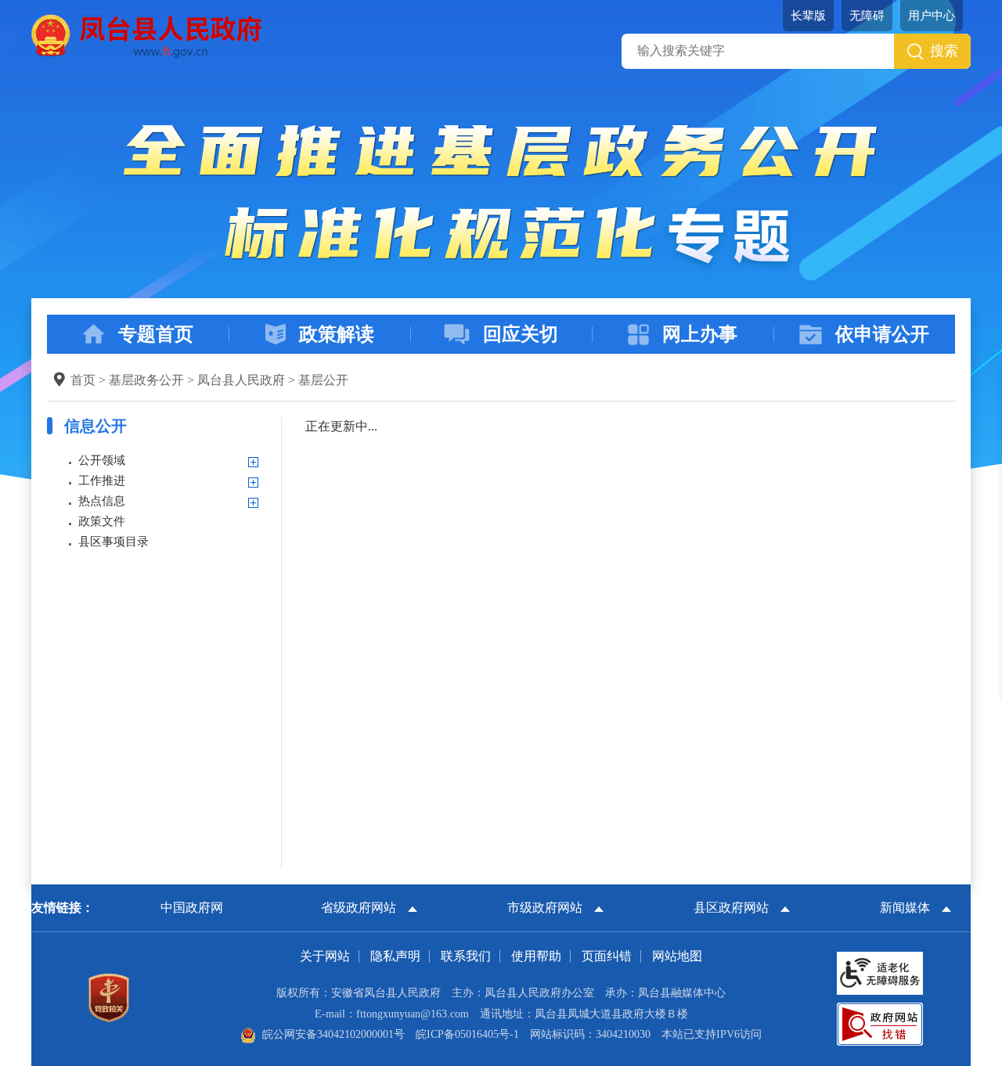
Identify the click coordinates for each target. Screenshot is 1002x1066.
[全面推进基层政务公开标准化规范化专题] (501, 197)
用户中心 (931, 15)
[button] (808, 15)
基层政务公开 (146, 380)
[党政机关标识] (108, 997)
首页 (83, 380)
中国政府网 (191, 907)
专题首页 (155, 334)
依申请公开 (882, 334)
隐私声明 (395, 956)
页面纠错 (607, 956)
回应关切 (520, 334)
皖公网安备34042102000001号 (333, 1034)
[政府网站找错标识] (880, 1023)
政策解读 (336, 334)
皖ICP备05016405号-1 (467, 1034)
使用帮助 (536, 956)
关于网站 (325, 956)
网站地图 (677, 956)
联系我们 (466, 956)
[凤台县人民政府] (146, 34)
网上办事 (699, 334)
